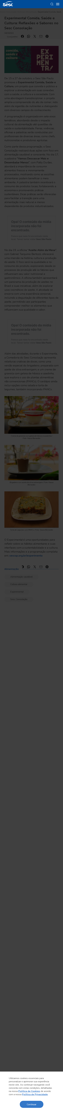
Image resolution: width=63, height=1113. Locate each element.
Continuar (31, 1104)
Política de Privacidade (35, 1094)
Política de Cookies (29, 1091)
